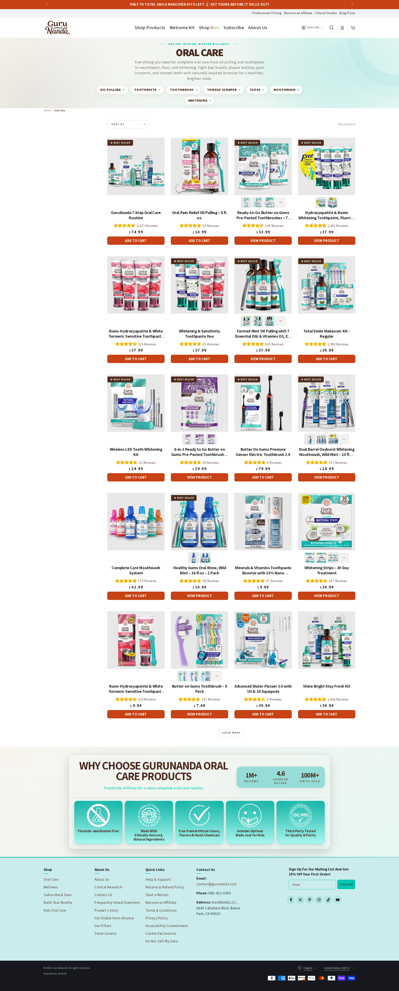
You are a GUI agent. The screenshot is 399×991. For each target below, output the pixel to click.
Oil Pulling (110, 89)
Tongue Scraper (222, 89)
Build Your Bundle (58, 902)
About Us (102, 879)
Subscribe (346, 884)
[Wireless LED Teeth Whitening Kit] (136, 403)
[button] (331, 27)
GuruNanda (60, 967)
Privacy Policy (156, 918)
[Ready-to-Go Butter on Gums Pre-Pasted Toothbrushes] (263, 166)
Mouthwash (284, 89)
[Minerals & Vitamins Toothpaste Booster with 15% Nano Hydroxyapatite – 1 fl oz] (263, 521)
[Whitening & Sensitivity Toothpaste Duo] (199, 285)
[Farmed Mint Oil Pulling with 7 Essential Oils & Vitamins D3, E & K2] (263, 285)
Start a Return (156, 895)
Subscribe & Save (58, 895)
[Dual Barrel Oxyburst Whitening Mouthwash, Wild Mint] (326, 403)
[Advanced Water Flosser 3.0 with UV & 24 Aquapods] (263, 640)
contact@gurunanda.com (216, 884)
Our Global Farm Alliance (114, 918)
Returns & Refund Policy (164, 887)
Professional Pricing (267, 13)
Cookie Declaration (160, 933)
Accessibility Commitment (166, 925)
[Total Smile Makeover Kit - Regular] (326, 285)
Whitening (197, 100)
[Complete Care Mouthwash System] (136, 521)
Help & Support (158, 879)
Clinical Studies (326, 13)
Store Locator (106, 933)
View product (263, 240)
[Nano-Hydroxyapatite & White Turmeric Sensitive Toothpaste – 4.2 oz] (136, 640)
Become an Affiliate (298, 13)
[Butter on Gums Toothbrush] (199, 640)
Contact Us (103, 895)
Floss (255, 89)
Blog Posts (347, 13)
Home (47, 110)
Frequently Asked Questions (117, 902)
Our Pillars (103, 925)
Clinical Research (108, 887)
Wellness (51, 887)
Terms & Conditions (161, 910)
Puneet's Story (106, 910)
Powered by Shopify (55, 973)
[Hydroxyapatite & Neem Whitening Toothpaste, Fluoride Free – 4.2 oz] (326, 166)
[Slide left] (47, 4)
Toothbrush (181, 89)
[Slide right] (351, 4)
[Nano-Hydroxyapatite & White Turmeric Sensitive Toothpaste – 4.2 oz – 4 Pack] (136, 285)
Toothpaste (145, 89)
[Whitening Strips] (326, 521)
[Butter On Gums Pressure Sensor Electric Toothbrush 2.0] (263, 403)
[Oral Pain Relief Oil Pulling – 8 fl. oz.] (199, 166)
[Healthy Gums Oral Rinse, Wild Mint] (199, 521)
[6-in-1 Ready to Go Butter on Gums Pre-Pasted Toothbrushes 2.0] (199, 403)
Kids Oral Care (55, 910)
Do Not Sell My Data (161, 941)
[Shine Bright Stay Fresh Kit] (326, 640)
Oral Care (51, 879)
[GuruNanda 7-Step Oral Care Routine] (136, 166)
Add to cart (136, 240)
